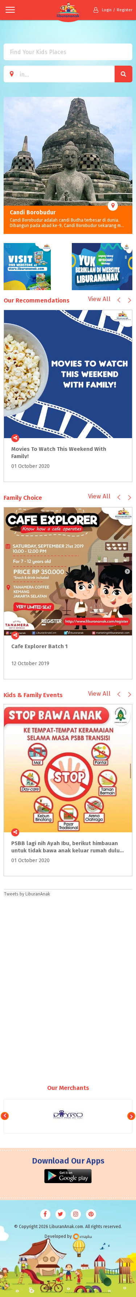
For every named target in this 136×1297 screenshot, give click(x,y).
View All (99, 299)
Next (126, 165)
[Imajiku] (82, 1237)
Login (107, 10)
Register (124, 10)
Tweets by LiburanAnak (27, 894)
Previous (9, 165)
